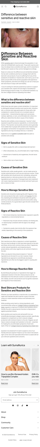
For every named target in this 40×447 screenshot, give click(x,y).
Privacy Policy (33, 434)
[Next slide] (38, 345)
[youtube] (27, 405)
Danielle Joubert (6, 22)
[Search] (6, 6)
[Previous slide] (34, 345)
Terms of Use (22, 434)
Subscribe (37, 400)
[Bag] (38, 6)
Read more (4, 383)
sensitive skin (9, 63)
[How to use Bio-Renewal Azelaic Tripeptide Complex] (16, 359)
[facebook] (13, 405)
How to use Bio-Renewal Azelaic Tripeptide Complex (14, 375)
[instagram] (17, 405)
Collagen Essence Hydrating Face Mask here (24, 326)
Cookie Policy (12, 440)
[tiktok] (22, 405)
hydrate (29, 196)
